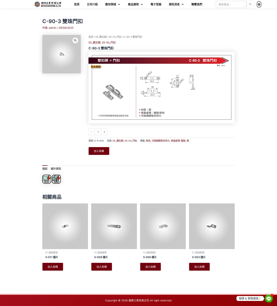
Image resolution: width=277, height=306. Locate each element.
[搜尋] (250, 4)
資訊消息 (174, 4)
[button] (75, 40)
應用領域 (110, 4)
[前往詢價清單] (259, 4)
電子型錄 (156, 4)
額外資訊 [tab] (56, 168)
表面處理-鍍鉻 (178, 140)
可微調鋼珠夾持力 (161, 140)
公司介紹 (92, 4)
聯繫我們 (196, 4)
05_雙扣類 (101, 36)
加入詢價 (99, 151)
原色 (148, 140)
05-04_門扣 (115, 36)
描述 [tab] (44, 168)
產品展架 (133, 4)
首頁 (77, 4)
